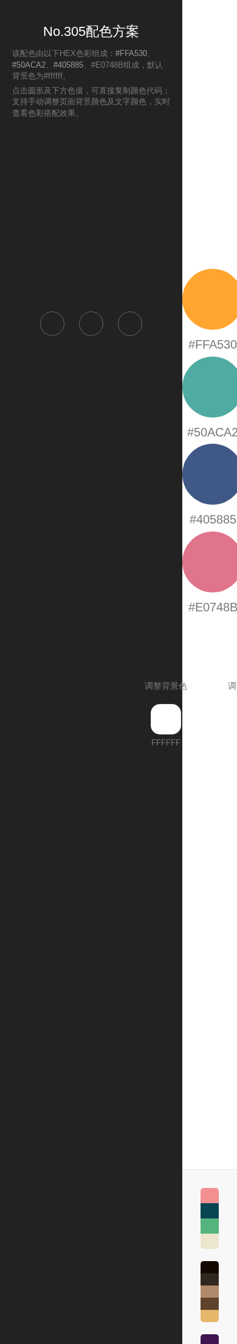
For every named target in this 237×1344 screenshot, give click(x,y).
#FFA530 (131, 53)
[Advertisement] (91, 214)
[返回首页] (52, 323)
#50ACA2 (29, 64)
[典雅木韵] (210, 1291)
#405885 (68, 64)
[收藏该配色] (130, 323)
